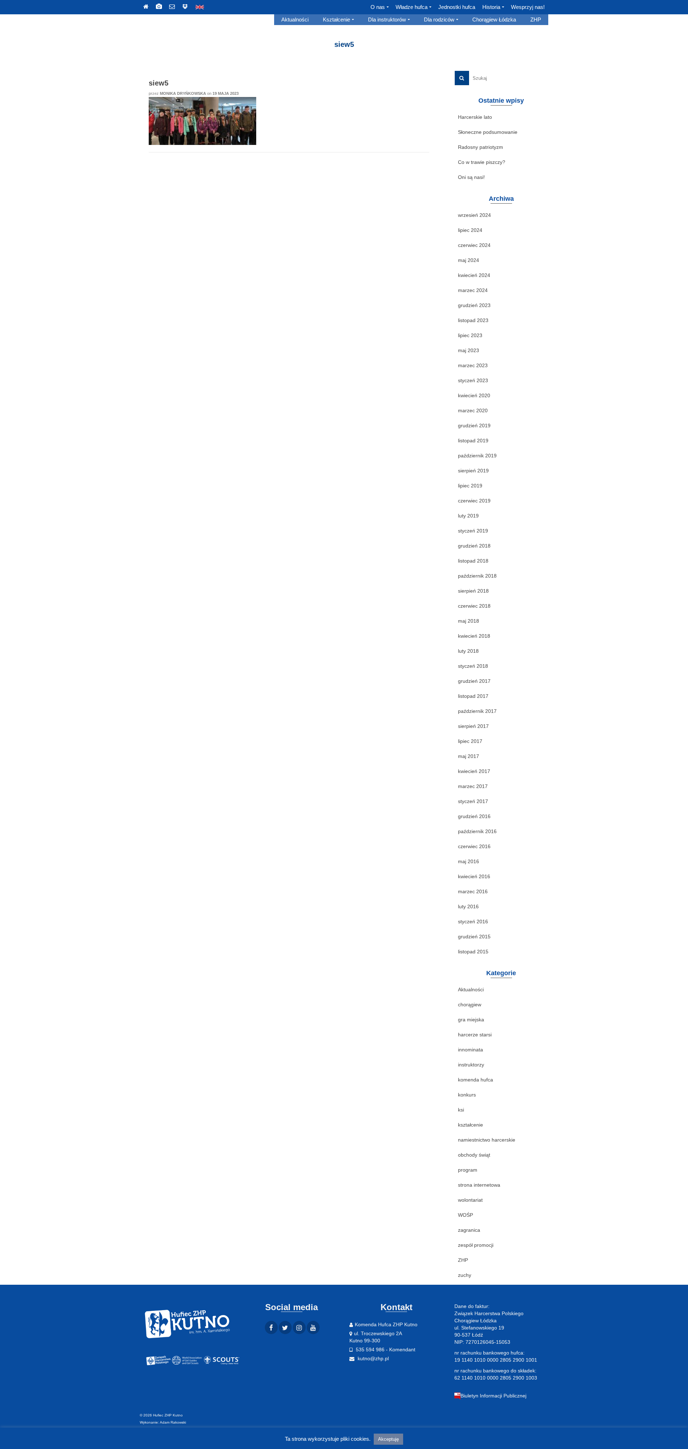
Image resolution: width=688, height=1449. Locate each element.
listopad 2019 (473, 440)
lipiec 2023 (470, 335)
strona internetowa (479, 1185)
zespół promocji (475, 1245)
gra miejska (471, 1019)
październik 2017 (477, 711)
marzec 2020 (473, 410)
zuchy (464, 1275)
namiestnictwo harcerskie (486, 1140)
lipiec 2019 (470, 485)
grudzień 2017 (474, 681)
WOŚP (465, 1215)
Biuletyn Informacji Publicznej (493, 1396)
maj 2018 (468, 621)
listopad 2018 (473, 561)
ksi (461, 1110)
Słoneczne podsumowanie (487, 132)
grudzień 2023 (474, 305)
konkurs (467, 1095)
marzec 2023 (473, 365)
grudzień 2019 (474, 425)
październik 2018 (477, 576)
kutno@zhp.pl (372, 1358)
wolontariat (470, 1200)
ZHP (463, 1260)
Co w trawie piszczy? (481, 162)
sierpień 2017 (473, 726)
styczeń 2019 (473, 531)
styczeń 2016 (473, 921)
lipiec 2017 (470, 741)
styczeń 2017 (473, 801)
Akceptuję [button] (388, 1439)
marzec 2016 (473, 891)
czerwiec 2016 (474, 846)
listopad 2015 (473, 951)
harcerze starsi (475, 1034)
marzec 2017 (473, 786)
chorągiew (469, 1004)
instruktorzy (471, 1065)
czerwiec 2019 (474, 501)
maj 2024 (468, 260)
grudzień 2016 (474, 816)
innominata (470, 1049)
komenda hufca (475, 1080)
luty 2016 (468, 906)
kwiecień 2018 (474, 636)
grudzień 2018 (474, 546)
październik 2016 (477, 831)
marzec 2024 (473, 290)
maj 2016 (468, 861)
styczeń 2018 (473, 666)
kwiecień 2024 (474, 275)
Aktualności (471, 989)
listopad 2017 (473, 696)
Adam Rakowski (173, 1422)
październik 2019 (477, 455)
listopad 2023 (473, 320)
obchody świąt (474, 1155)
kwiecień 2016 (474, 876)
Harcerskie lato (475, 117)
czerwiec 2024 (474, 245)
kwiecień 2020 (474, 395)
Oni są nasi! (471, 177)
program (467, 1170)
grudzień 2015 (474, 936)
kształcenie (470, 1125)
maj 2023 (468, 350)
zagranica (469, 1230)
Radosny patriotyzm (480, 147)
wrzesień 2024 (474, 215)
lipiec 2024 (470, 230)
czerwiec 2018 (474, 606)
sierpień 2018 (473, 591)
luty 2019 (468, 516)
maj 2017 (468, 756)
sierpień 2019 (473, 470)
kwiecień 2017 (474, 771)
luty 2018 (468, 651)
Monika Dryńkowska (183, 93)
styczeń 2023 (473, 380)
